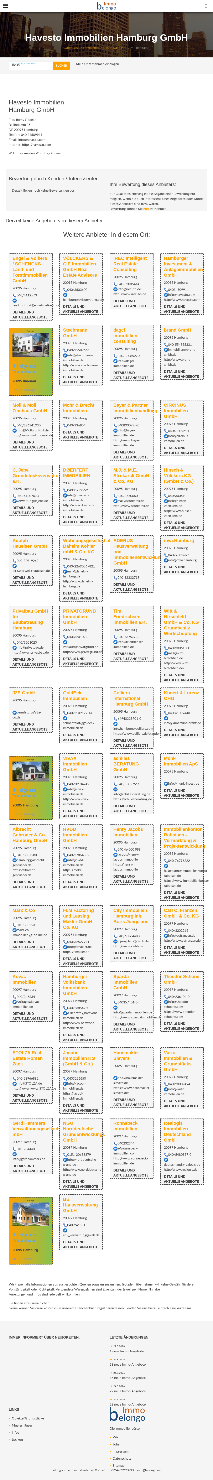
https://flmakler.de (76, 952)
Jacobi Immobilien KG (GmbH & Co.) (79, 1058)
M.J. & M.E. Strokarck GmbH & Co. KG (131, 475)
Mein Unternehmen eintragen (97, 64)
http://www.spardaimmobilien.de (137, 1017)
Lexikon (17, 1439)
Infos (15, 1432)
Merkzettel (91, 48)
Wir (115, 1437)
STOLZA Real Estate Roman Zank (27, 1058)
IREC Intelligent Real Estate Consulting (130, 264)
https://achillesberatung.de (132, 799)
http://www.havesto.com (182, 299)
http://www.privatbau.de (30, 652)
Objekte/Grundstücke (28, 1418)
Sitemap (119, 1465)
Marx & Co (23, 910)
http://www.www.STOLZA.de (34, 1088)
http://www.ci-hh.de (128, 946)
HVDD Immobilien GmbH (75, 835)
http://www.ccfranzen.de (182, 940)
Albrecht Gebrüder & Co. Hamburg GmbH (29, 835)
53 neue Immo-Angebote (128, 1364)
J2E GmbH (24, 692)
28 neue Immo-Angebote (128, 1404)
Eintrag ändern (50, 153)
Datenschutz (122, 1458)
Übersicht (72, 48)
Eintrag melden (23, 153)
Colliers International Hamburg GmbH (130, 698)
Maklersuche (140, 48)
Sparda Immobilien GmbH (125, 982)
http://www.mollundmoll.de (32, 435)
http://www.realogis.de (180, 1169)
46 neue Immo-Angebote (128, 1378)
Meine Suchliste (114, 48)
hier (146, 209)
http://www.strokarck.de (131, 506)
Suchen (61, 65)
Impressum (121, 1451)
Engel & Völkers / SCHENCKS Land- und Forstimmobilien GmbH (30, 269)
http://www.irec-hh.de (129, 294)
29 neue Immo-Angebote (128, 1391)
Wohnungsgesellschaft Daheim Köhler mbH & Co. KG (87, 546)
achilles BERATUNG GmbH (126, 764)
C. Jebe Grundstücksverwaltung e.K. (38, 475)
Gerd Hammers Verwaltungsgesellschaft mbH (38, 1129)
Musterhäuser (22, 1425)
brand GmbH (177, 330)
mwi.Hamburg (179, 540)
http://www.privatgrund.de (82, 652)
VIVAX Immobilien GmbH (75, 764)
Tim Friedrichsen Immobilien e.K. (130, 616)
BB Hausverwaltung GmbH (80, 1205)
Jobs (116, 1444)
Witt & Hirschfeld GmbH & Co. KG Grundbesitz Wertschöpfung (181, 622)
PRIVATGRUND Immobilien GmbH (79, 616)
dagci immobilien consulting (125, 335)
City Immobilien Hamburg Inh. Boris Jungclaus (130, 916)
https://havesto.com (36, 144)
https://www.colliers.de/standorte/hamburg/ (146, 733)
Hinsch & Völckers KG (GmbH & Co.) (179, 475)
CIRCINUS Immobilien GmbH (176, 411)
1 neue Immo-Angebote (127, 1351)
